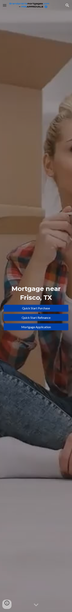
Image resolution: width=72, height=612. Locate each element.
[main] (36, 293)
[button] (4, 5)
